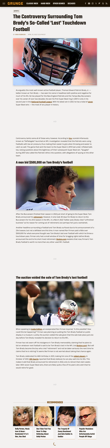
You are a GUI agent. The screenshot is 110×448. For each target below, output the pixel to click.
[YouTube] (89, 3)
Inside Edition (36, 329)
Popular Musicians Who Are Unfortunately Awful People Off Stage (87, 432)
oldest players (79, 356)
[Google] (103, 3)
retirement (38, 217)
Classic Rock (32, 3)
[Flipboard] (99, 3)
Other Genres (59, 3)
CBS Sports (33, 359)
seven (90, 102)
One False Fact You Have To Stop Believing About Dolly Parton (43, 432)
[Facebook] (85, 3)
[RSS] (106, 3)
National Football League (41, 102)
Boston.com (61, 239)
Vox (70, 138)
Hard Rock (45, 3)
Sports (16, 11)
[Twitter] (96, 3)
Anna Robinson (20, 34)
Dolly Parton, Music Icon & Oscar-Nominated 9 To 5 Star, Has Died (22, 432)
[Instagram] (92, 3)
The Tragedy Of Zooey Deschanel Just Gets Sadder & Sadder (65, 432)
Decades (71, 3)
